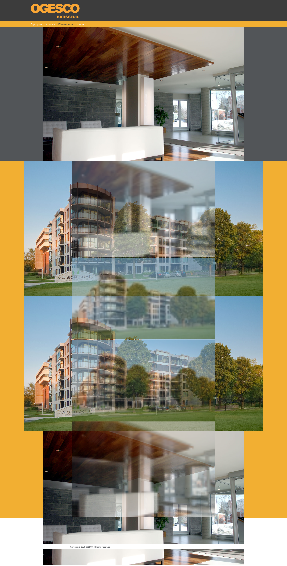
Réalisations (65, 24)
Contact (81, 24)
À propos (36, 24)
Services (50, 24)
